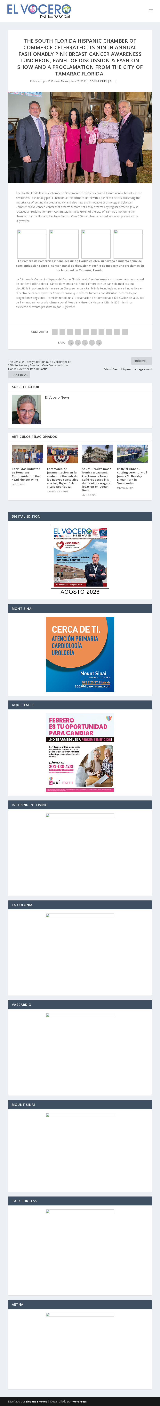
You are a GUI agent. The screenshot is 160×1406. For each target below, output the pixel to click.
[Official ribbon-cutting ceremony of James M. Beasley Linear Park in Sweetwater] (132, 454)
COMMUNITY (98, 81)
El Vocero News (58, 81)
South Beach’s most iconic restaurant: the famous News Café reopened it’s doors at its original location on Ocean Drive (96, 479)
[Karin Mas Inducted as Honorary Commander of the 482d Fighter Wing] (27, 454)
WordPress (79, 1401)
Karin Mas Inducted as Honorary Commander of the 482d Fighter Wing (26, 474)
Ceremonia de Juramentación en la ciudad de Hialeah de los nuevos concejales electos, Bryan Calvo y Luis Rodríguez (62, 477)
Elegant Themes (36, 1401)
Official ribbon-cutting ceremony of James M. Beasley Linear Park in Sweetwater (132, 476)
